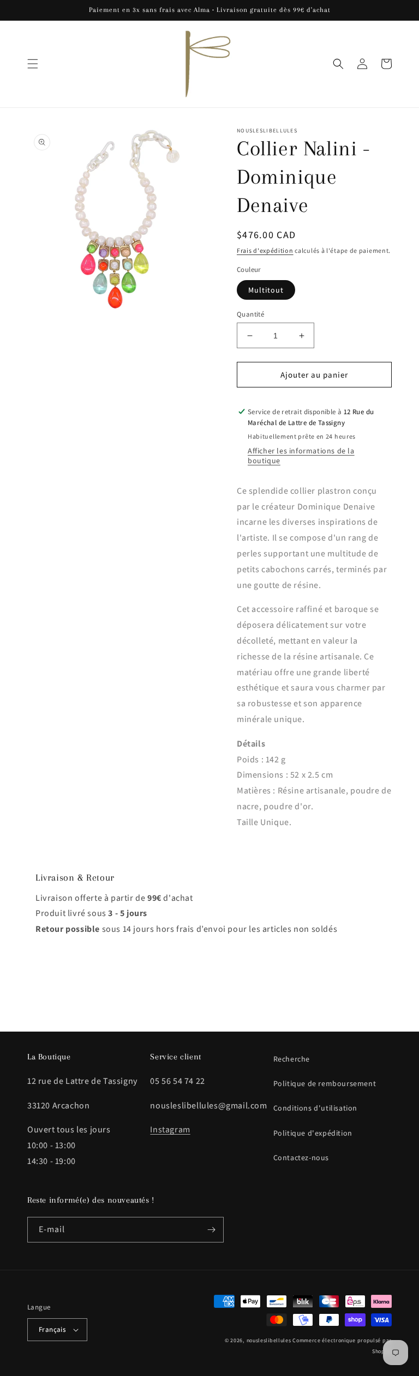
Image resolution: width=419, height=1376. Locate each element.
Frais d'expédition (265, 250)
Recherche (291, 1059)
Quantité (250, 314)
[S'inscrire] (211, 1229)
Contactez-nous (301, 1157)
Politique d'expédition (312, 1133)
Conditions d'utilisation (315, 1108)
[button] (33, 64)
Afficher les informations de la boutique (301, 455)
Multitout (266, 290)
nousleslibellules (269, 1340)
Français (52, 1329)
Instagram (170, 1129)
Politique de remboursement (324, 1083)
